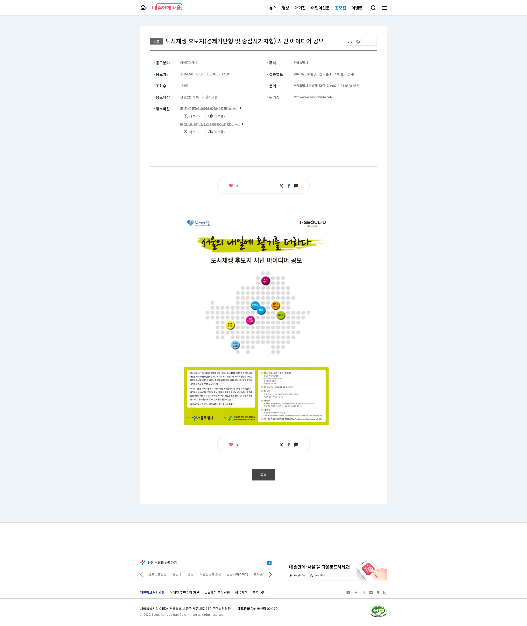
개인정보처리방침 (152, 592)
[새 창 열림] (378, 606)
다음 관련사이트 (270, 574)
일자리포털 (255, 574)
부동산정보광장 (186, 574)
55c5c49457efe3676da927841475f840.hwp (208, 108)
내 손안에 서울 (167, 6)
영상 (285, 8)
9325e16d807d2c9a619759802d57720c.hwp (209, 124)
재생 (269, 563)
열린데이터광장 (159, 574)
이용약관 (241, 592)
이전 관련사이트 (141, 574)
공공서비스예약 (213, 574)
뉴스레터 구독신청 (217, 592)
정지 (264, 563)
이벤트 (357, 8)
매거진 (300, 8)
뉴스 (272, 8)
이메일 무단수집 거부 (184, 592)
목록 (263, 474)
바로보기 (195, 115)
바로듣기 (220, 115)
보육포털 (236, 574)
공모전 (340, 8)
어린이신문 (320, 8)
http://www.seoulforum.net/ (312, 96)
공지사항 (259, 592)
